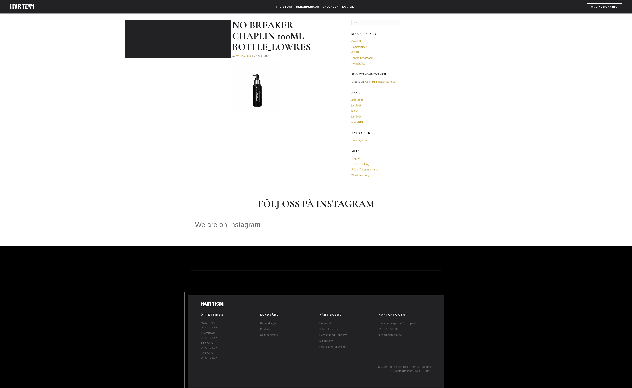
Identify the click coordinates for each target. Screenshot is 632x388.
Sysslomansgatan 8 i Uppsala (398, 323)
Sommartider (359, 47)
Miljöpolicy (326, 340)
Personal (325, 323)
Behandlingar (268, 323)
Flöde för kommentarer (364, 169)
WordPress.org (360, 175)
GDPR (355, 52)
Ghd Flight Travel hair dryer (380, 81)
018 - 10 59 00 (388, 329)
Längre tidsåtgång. (362, 58)
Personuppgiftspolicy (333, 335)
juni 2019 (356, 105)
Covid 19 (356, 41)
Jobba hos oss (328, 329)
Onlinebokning (269, 335)
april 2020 (357, 100)
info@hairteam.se (390, 335)
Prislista (265, 329)
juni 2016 (356, 116)
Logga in (356, 158)
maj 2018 (356, 111)
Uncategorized (360, 140)
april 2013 (357, 122)
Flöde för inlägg (360, 164)
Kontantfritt (358, 63)
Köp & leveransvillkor (333, 346)
